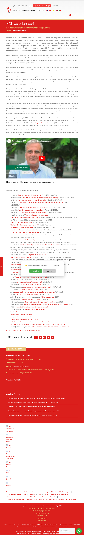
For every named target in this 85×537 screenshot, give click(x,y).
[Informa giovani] (42, 478)
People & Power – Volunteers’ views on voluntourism (28, 317)
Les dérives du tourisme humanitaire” (31, 210)
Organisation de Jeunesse (44, 123)
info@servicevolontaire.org (25, 10)
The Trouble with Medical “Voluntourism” (24, 225)
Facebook (36, 337)
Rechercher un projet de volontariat (18, 492)
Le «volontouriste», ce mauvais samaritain (32, 200)
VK (52, 337)
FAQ (39, 10)
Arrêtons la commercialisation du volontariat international (49, 327)
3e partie (44, 255)
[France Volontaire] (42, 464)
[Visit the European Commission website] (42, 428)
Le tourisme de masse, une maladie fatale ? (38, 287)
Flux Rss (54, 492)
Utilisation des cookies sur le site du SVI (43, 497)
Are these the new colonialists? (31, 299)
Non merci (49, 271)
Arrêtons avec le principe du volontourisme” (33, 212)
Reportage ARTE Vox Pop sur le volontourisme (30, 182)
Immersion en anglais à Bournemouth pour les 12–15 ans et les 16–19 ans (32, 415)
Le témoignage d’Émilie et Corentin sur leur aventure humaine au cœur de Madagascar (36, 398)
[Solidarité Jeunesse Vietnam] (42, 472)
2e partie (38, 255)
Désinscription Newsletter (59, 494)
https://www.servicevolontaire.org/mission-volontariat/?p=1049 (42, 506)
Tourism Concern (16, 312)
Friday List (32, 494)
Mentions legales (64, 492)
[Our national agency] (42, 455)
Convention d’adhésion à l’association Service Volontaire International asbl (51, 499)
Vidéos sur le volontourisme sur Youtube (24, 319)
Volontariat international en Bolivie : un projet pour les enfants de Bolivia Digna (33, 402)
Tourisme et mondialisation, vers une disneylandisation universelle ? (47, 304)
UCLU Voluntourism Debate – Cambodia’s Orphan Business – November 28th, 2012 (38, 324)
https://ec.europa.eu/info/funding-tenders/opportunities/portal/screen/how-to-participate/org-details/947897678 (53, 524)
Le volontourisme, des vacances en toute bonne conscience (34, 292)
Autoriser (36, 271)
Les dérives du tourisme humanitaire (22, 230)
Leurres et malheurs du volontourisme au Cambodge (41, 197)
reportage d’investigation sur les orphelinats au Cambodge (39, 245)
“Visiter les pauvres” (47, 297)
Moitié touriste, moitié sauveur (21, 257)
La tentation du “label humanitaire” (21, 227)
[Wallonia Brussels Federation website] (42, 438)
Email (48, 337)
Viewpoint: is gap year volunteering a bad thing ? (31, 277)
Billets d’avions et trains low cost (17, 497)
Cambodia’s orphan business (28, 289)
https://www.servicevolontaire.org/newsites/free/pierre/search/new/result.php (42, 534)
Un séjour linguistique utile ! (16, 499)
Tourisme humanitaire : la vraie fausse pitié (24, 232)
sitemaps (46, 492)
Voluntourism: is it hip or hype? (30, 284)
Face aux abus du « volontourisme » (37, 215)
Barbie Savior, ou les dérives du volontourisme (34, 207)
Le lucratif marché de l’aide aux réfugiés (23, 240)
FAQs (39, 494)
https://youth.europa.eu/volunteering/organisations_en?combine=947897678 (50, 526)
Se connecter (36, 492)
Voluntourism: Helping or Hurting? (21, 314)
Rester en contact (16, 349)
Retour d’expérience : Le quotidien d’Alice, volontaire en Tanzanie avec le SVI (33, 411)
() (24, 6)
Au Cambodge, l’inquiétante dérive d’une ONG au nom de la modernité (40, 202)
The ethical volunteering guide (34, 309)
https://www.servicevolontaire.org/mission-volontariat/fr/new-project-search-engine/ (42, 531)
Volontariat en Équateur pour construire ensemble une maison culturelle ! (32, 406)
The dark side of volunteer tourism (27, 294)
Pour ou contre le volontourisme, (21, 222)
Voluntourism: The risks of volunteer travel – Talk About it (29, 322)
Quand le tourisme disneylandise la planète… (40, 302)
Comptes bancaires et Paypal (16, 494)
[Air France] (42, 484)
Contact (55, 6)
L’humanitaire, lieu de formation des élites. (24, 217)
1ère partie (30, 255)
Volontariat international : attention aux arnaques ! (31, 307)
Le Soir (70, 235)
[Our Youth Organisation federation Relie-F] (42, 446)
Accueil (9, 30)
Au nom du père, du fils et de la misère (30, 282)
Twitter (40, 337)
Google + (44, 337)
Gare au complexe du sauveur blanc (30, 195)
